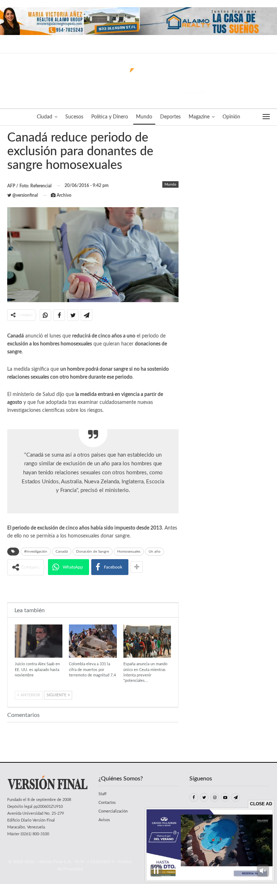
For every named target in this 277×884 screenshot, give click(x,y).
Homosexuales (128, 551)
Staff (102, 794)
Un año (155, 551)
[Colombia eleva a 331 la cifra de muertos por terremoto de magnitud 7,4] (92, 641)
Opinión (231, 116)
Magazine (199, 116)
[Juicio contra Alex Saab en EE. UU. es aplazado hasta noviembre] (38, 641)
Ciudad (44, 116)
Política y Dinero (109, 116)
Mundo (144, 116)
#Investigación (35, 551)
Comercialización (113, 811)
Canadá (62, 551)
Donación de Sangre (92, 551)
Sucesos (74, 116)
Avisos (104, 820)
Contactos (107, 803)
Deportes (170, 116)
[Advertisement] (93, 588)
